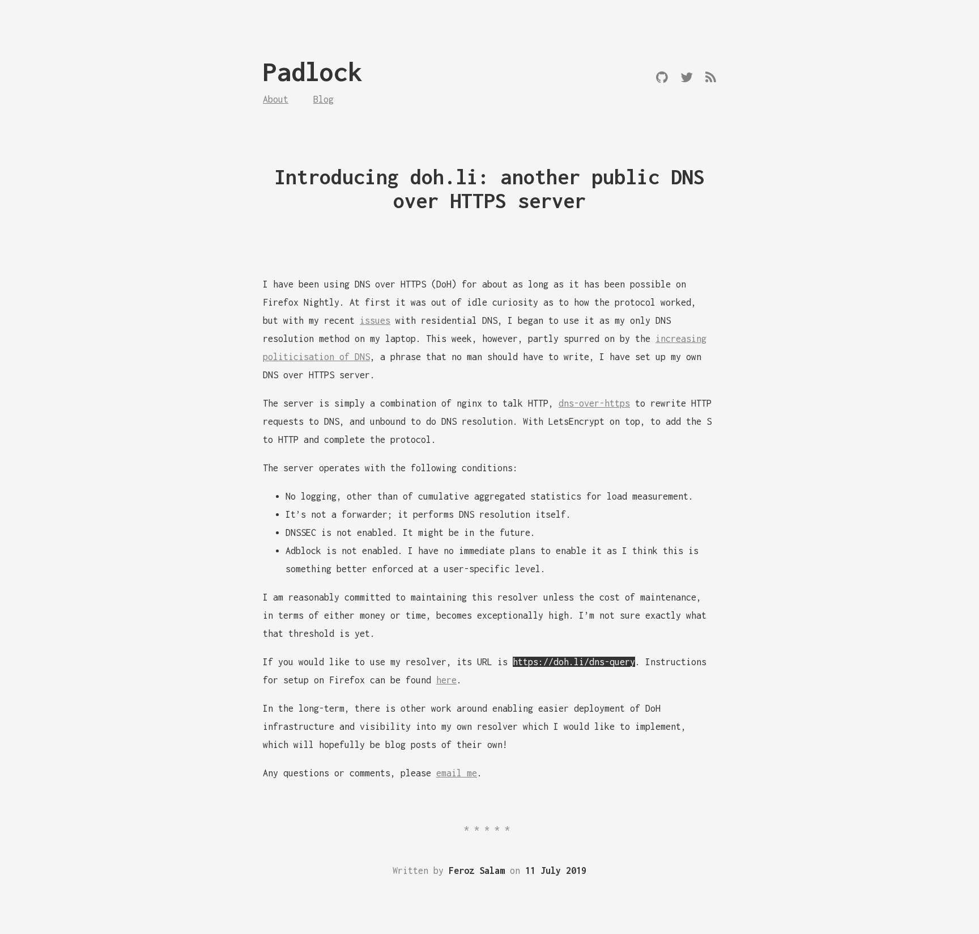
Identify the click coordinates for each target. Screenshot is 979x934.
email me (456, 773)
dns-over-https (594, 403)
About (275, 99)
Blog (323, 99)
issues (375, 320)
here (446, 680)
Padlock (312, 72)
